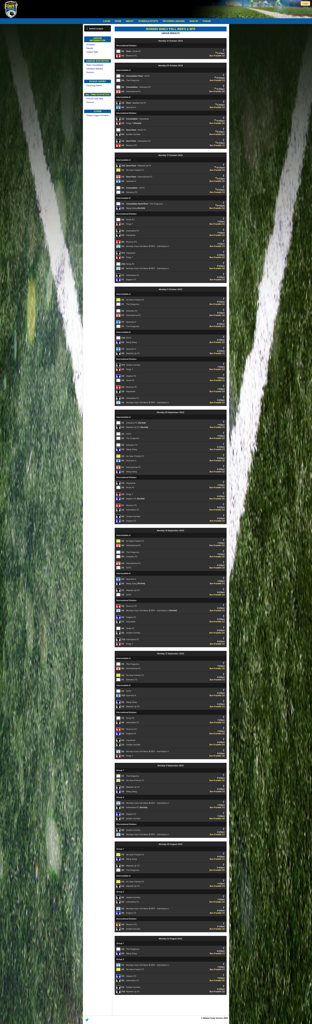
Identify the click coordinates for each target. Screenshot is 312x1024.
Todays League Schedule (97, 115)
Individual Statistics (94, 69)
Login (107, 21)
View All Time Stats (94, 99)
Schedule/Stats (148, 21)
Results (89, 48)
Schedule (90, 45)
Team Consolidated (94, 65)
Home (118, 21)
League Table (92, 52)
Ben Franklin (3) (217, 91)
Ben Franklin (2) (217, 55)
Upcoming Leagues (174, 21)
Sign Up (194, 21)
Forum (207, 21)
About (130, 21)
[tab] (97, 28)
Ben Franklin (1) (217, 80)
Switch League (96, 28)
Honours (90, 72)
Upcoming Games (94, 85)
